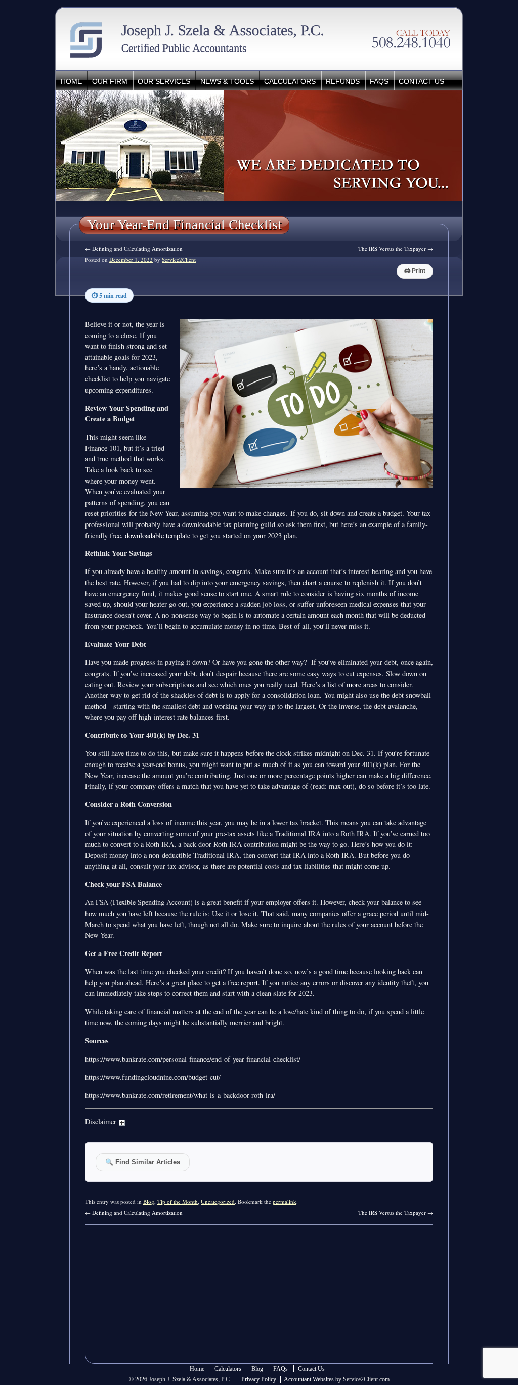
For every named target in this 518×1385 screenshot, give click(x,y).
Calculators (290, 81)
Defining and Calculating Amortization (134, 248)
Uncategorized (218, 1201)
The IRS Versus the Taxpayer (395, 248)
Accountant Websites (309, 1379)
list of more (344, 684)
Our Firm (109, 81)
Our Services (164, 81)
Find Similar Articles (142, 1162)
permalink (284, 1201)
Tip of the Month (177, 1201)
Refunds (343, 81)
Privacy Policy (258, 1379)
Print (414, 270)
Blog (148, 1201)
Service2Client (179, 259)
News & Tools (227, 81)
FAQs (379, 81)
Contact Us (421, 81)
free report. (244, 982)
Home (71, 81)
